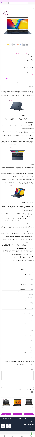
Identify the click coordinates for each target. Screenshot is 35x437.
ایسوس (19, 53)
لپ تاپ (10, 53)
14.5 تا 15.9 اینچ (28, 53)
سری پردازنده (13, 53)
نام (33, 382)
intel (21, 53)
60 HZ (25, 53)
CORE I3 (23, 53)
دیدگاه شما (32, 369)
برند (17, 53)
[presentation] (2, 407)
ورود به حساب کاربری (33, 0)
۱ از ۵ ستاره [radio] (33, 367)
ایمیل (33, 385)
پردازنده (16, 53)
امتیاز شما (32, 366)
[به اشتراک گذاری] (33, 8)
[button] (3, 9)
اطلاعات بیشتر (29, 414)
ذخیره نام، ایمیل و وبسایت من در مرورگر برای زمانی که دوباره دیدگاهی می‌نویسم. (22, 389)
